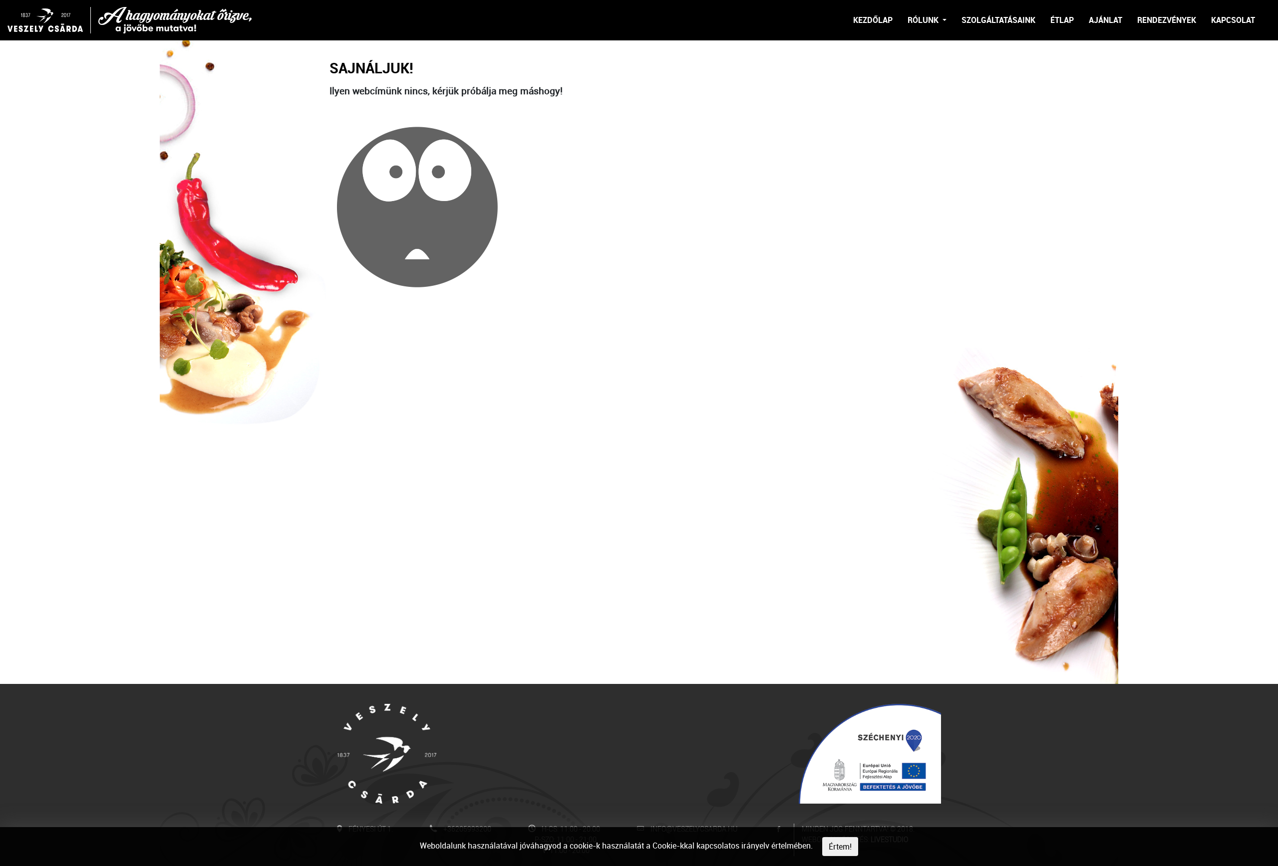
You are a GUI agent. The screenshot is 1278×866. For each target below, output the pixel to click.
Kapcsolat (1233, 19)
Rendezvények (1166, 19)
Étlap (1062, 19)
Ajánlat (1105, 19)
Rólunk (924, 19)
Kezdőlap (873, 19)
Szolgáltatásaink (998, 19)
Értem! (840, 846)
